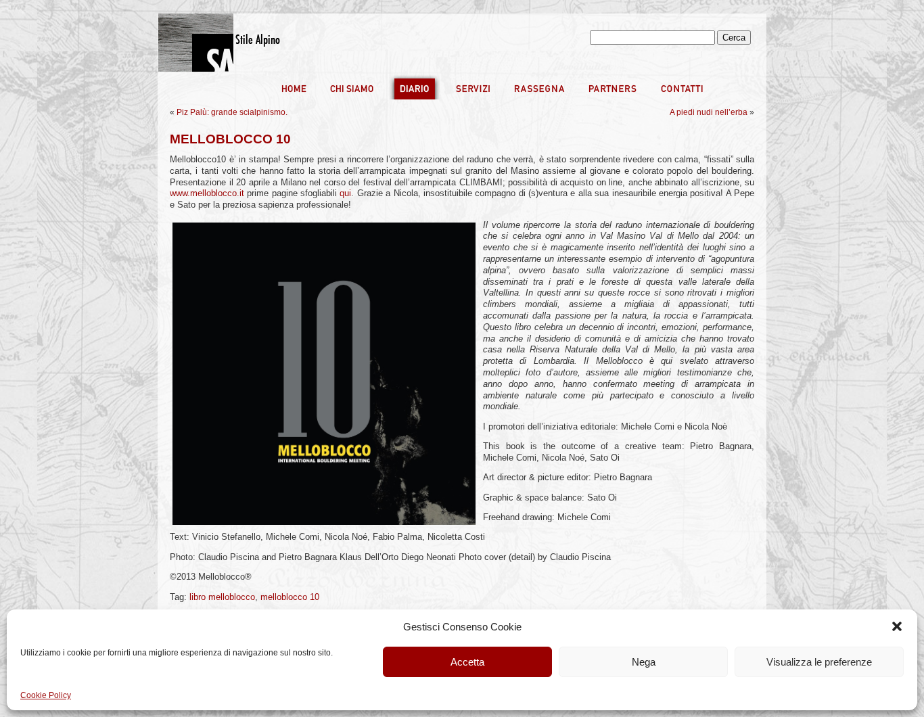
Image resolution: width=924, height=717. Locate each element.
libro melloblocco (222, 597)
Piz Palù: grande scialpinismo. (232, 112)
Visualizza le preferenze (819, 662)
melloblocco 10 (289, 597)
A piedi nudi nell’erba (708, 112)
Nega (643, 662)
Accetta (467, 662)
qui (345, 193)
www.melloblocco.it (208, 193)
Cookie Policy (45, 695)
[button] (897, 626)
